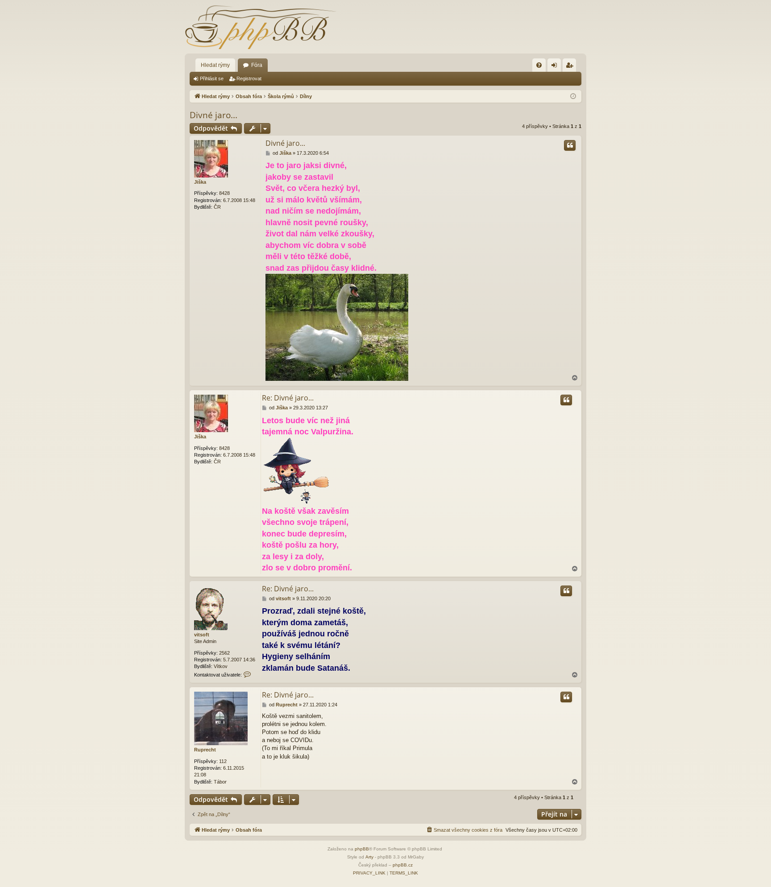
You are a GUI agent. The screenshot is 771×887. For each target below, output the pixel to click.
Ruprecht (205, 749)
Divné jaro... (213, 115)
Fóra (256, 65)
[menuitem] (539, 65)
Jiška (200, 182)
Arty (369, 856)
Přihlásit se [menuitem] (556, 67)
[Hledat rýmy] (260, 27)
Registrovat (248, 78)
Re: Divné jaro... (288, 397)
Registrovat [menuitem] (571, 67)
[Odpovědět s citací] (570, 145)
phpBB (362, 848)
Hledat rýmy (215, 65)
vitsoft (201, 634)
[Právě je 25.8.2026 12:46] (573, 96)
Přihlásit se (212, 78)
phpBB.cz (403, 864)
